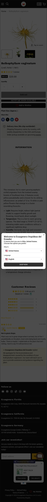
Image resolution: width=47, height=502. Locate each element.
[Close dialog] (44, 235)
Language (7, 255)
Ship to (6, 247)
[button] (23, 251)
